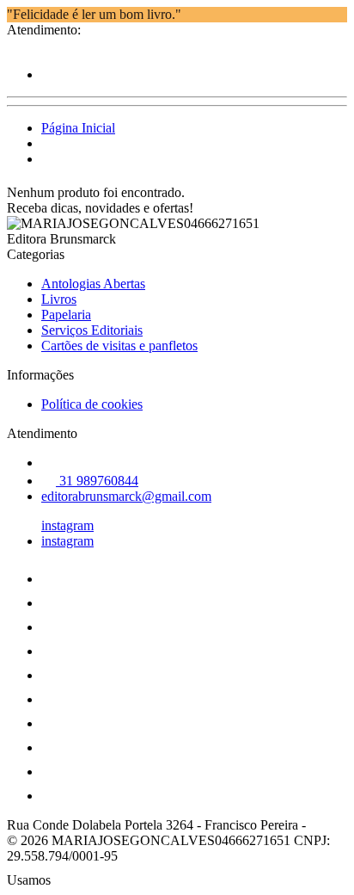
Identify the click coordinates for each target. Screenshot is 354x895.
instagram (67, 525)
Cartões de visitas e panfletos (119, 345)
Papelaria (66, 314)
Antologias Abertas (93, 283)
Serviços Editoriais (92, 330)
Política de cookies (92, 404)
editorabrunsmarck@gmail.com (126, 496)
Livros (58, 299)
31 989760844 (97, 480)
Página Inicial (78, 127)
